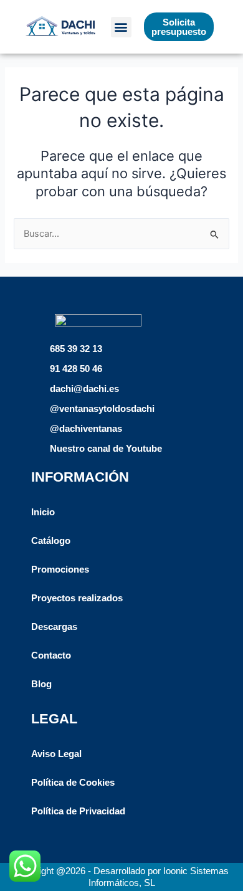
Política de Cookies (73, 783)
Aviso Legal (56, 754)
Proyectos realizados (77, 598)
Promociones (60, 569)
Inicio (43, 512)
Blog (41, 684)
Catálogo (50, 541)
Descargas (54, 627)
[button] (121, 27)
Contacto (51, 655)
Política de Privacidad (78, 811)
